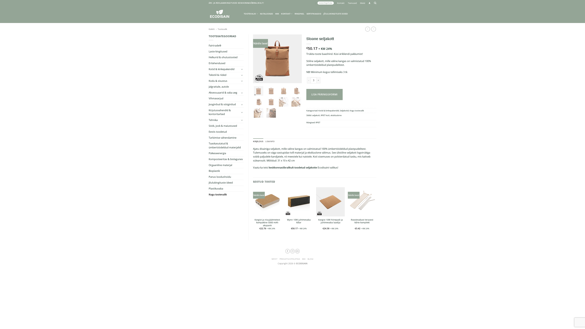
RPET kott (325, 115)
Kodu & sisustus (218, 81)
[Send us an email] (297, 251)
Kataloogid (266, 13)
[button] (369, 3)
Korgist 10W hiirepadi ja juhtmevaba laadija (330, 221)
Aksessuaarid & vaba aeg (223, 92)
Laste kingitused (218, 51)
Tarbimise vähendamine (222, 137)
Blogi (310, 259)
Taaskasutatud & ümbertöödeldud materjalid (225, 145)
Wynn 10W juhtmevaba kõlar (299, 221)
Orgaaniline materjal (220, 165)
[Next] (297, 59)
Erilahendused (217, 63)
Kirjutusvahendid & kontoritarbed (220, 112)
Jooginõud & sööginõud (222, 104)
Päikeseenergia (217, 153)
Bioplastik (214, 171)
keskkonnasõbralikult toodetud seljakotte (293, 167)
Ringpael (299, 13)
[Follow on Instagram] (292, 251)
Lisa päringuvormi (324, 94)
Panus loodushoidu (220, 177)
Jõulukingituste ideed (335, 13)
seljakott (316, 115)
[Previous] (258, 59)
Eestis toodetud (218, 131)
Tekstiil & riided (217, 75)
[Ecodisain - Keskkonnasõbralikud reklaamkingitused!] (224, 13)
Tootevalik (250, 13)
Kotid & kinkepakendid (221, 69)
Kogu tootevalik (218, 194)
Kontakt (340, 3)
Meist (362, 3)
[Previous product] (373, 29)
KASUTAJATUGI (325, 3)
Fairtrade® (215, 45)
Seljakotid (344, 110)
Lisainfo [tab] (270, 141)
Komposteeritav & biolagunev (226, 159)
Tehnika (213, 120)
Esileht (212, 29)
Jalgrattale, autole (219, 86)
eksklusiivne (336, 115)
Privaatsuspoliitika (290, 259)
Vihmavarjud (216, 98)
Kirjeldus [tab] (258, 141)
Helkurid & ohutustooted (223, 57)
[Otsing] (375, 3)
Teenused (352, 3)
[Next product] (367, 29)
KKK (277, 13)
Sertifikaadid (314, 13)
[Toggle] (242, 69)
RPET (318, 122)
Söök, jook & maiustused (223, 125)
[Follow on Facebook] (287, 251)
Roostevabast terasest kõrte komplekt (362, 221)
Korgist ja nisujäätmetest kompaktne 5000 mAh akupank (267, 222)
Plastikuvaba (216, 188)
